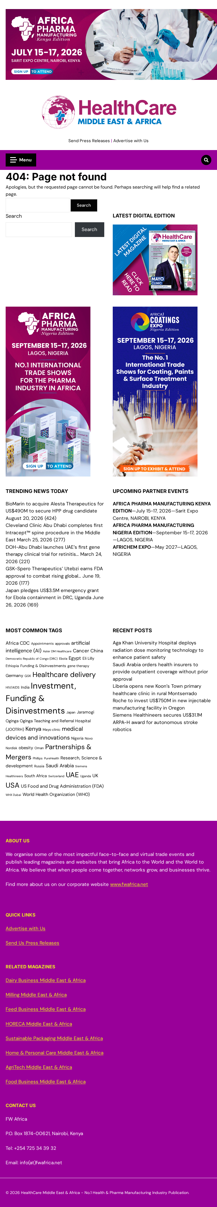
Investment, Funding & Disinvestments (41, 698)
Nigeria (77, 738)
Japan (70, 712)
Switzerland (56, 776)
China (96, 651)
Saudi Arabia (60, 765)
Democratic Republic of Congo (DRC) (32, 659)
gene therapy (78, 666)
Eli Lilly (88, 658)
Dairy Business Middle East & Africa (46, 980)
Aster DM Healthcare (57, 651)
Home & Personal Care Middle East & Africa (54, 1053)
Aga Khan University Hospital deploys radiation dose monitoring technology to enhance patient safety (158, 650)
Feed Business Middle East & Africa (46, 1009)
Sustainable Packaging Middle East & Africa (54, 1038)
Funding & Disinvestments (43, 665)
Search (14, 216)
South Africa (35, 775)
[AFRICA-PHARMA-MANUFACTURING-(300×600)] (48, 473)
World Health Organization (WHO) (56, 794)
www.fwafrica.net (129, 884)
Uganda (85, 776)
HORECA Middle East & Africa (39, 1024)
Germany (14, 675)
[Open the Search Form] (206, 160)
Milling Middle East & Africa (36, 995)
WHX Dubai (13, 795)
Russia (39, 766)
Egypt (75, 658)
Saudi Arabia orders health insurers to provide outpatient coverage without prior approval (160, 671)
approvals (62, 643)
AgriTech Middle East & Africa (39, 1067)
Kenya (33, 728)
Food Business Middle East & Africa (46, 1081)
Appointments (42, 643)
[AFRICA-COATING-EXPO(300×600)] (155, 473)
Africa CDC (18, 643)
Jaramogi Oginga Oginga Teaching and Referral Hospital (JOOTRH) (50, 721)
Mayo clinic (51, 729)
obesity (26, 748)
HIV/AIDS (12, 687)
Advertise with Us (131, 141)
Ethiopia (12, 666)
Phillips (38, 758)
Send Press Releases (89, 141)
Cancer (81, 651)
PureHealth (51, 758)
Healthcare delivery (64, 674)
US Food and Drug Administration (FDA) (62, 786)
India (25, 687)
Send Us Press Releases (32, 943)
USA (12, 785)
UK (95, 776)
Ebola (63, 659)
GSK (28, 676)
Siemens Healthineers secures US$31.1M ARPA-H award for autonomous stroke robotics (157, 722)
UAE (72, 774)
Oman (39, 748)
